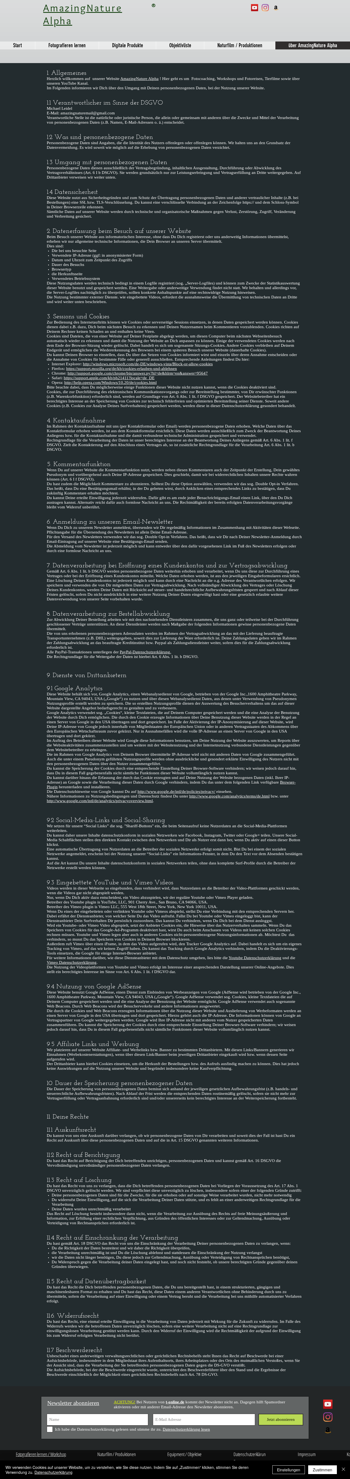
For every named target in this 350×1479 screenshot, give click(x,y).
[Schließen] (343, 1470)
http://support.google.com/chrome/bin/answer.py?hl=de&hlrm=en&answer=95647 (138, 373)
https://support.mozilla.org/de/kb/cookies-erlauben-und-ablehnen (121, 368)
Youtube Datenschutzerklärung (255, 958)
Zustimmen (322, 1469)
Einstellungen (288, 1469)
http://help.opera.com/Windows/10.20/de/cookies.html (110, 382)
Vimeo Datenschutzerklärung (72, 962)
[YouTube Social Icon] (254, 7)
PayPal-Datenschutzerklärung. (145, 652)
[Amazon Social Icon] (275, 7)
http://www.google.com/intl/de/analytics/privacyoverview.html (100, 801)
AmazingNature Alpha (139, 78)
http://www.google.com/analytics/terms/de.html (229, 796)
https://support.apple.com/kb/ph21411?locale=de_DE (109, 378)
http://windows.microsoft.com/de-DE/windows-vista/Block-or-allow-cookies (148, 364)
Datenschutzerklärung (53, 1472)
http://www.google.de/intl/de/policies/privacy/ (176, 791)
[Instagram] (265, 7)
